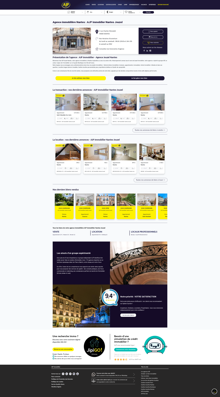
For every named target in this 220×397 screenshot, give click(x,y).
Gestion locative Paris (147, 382)
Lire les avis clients (128, 315)
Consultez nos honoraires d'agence (111, 49)
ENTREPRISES (152, 4)
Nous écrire (154, 37)
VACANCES (144, 4)
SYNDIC (120, 4)
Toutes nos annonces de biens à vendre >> (150, 130)
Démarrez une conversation (63, 349)
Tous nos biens (145, 376)
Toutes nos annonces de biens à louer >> (150, 180)
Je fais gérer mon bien (139, 78)
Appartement (60, 113)
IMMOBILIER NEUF (134, 4)
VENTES (94, 4)
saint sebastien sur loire (64, 115)
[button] (57, 102)
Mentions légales (56, 387)
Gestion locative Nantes (147, 385)
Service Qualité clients (57, 384)
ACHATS (88, 4)
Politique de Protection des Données (62, 379)
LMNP (125, 4)
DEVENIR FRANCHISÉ (163, 4)
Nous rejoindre (154, 42)
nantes (87, 115)
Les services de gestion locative (149, 380)
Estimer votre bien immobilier (149, 378)
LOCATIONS (101, 4)
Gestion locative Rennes (147, 389)
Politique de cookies (57, 381)
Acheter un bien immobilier (148, 374)
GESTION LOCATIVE (111, 4)
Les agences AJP (145, 371)
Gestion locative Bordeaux (148, 387)
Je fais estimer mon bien (80, 78)
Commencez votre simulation (126, 349)
